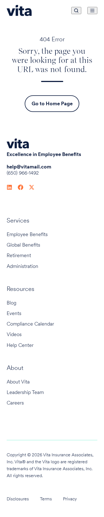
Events (14, 313)
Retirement (19, 255)
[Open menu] (92, 10)
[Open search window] (76, 10)
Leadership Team (25, 392)
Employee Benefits (27, 234)
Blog (11, 303)
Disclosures (18, 498)
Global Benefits (23, 245)
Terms (46, 498)
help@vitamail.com (29, 167)
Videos (14, 334)
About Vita (18, 382)
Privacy (70, 498)
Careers (15, 403)
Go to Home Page (52, 103)
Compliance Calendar (30, 324)
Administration (22, 266)
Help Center (20, 345)
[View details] (9, 187)
